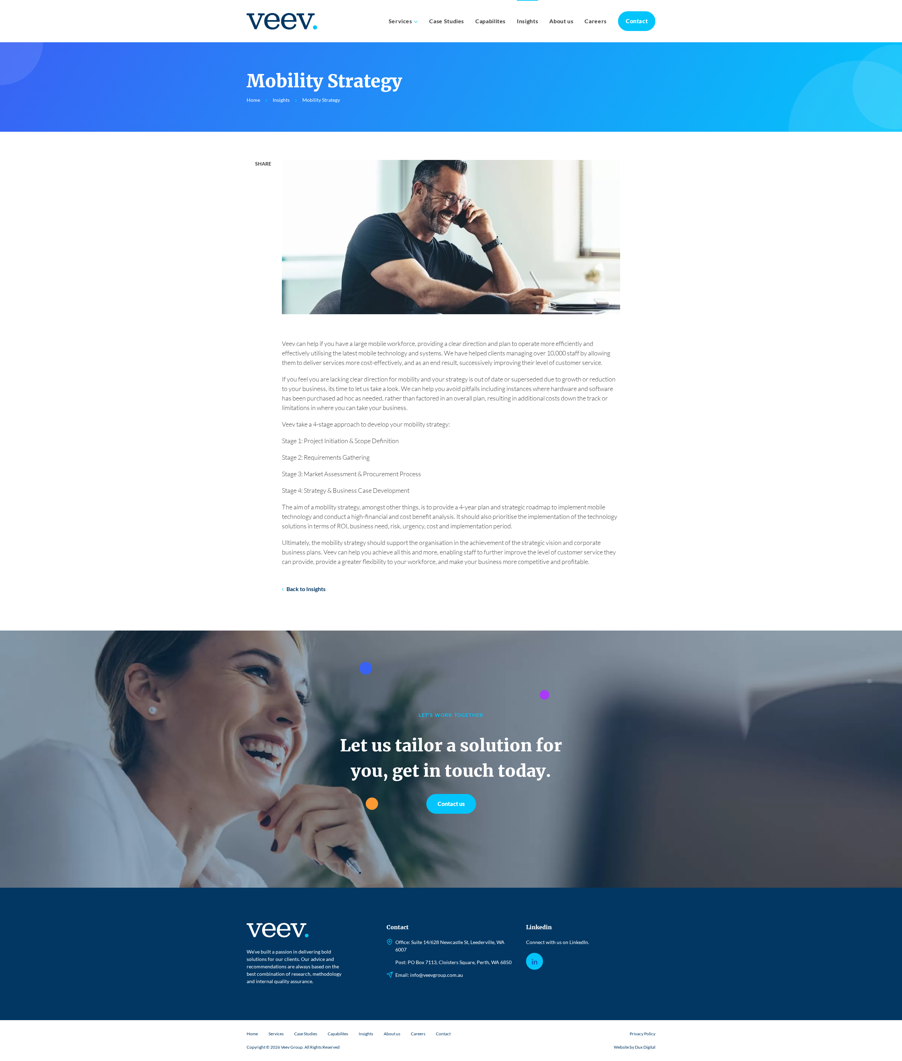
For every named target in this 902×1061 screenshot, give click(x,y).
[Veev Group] (285, 21)
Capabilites (490, 21)
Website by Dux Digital (634, 1047)
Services (400, 21)
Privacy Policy (642, 1033)
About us (561, 21)
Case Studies (446, 21)
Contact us (451, 803)
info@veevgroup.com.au (436, 975)
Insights (527, 21)
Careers (595, 21)
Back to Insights (306, 588)
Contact (637, 21)
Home (252, 1033)
